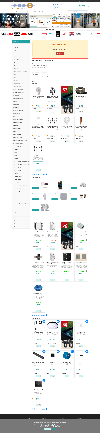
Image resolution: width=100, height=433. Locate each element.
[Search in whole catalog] (86, 12)
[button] (2, 20)
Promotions (29, 11)
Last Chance (35, 11)
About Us (44, 418)
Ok (54, 429)
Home (13, 11)
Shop (25, 11)
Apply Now (59, 53)
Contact (41, 11)
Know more (48, 429)
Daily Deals (61, 418)
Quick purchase (19, 11)
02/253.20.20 (58, 7)
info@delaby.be (58, 4)
